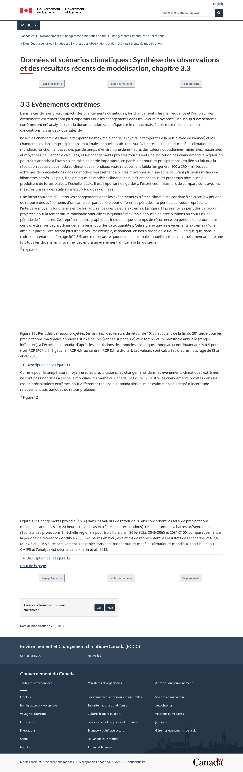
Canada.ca (27, 36)
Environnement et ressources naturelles (115, 697)
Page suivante (190, 83)
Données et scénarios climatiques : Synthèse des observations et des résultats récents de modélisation (92, 43)
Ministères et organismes (105, 683)
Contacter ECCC (30, 656)
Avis (118, 762)
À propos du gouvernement (174, 683)
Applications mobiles (60, 762)
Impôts (25, 747)
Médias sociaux (30, 762)
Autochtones (164, 705)
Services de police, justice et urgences (113, 722)
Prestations (28, 730)
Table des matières (121, 83)
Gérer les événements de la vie (175, 730)
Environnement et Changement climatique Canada (72, 36)
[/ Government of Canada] (52, 11)
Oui (99, 607)
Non (110, 607)
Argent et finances (100, 747)
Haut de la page (33, 565)
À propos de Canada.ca (94, 762)
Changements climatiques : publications (137, 36)
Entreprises (28, 722)
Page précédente (51, 83)
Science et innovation (169, 697)
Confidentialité (136, 762)
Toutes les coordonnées (36, 683)
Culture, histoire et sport (104, 714)
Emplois (25, 697)
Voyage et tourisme (33, 714)
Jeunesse (161, 722)
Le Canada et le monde (103, 739)
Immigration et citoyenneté (38, 705)
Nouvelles (94, 656)
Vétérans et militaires (169, 714)
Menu (30, 25)
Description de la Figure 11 (48, 364)
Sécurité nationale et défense (107, 705)
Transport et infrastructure (106, 730)
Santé (24, 739)
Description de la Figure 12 (48, 558)
